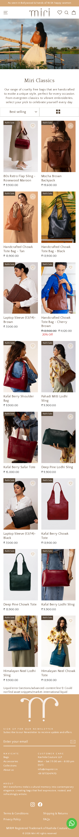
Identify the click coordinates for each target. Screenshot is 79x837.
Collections (10, 765)
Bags (6, 757)
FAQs (46, 819)
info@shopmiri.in (48, 769)
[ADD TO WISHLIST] (33, 126)
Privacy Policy (12, 819)
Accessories (10, 761)
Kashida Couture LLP (50, 757)
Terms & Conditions (15, 813)
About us (8, 769)
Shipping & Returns (55, 813)
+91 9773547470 (47, 773)
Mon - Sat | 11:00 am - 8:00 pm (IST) (56, 763)
